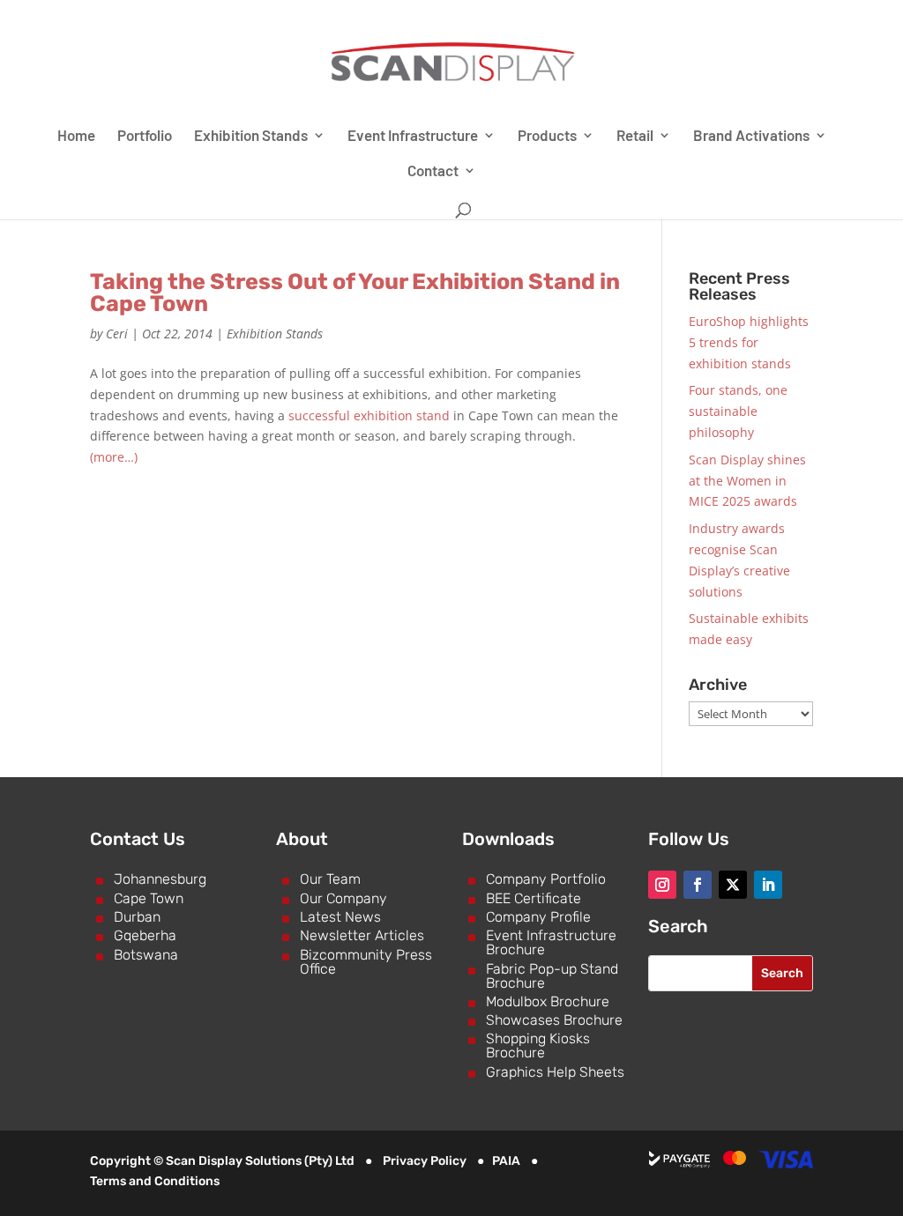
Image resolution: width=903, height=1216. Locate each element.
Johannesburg (160, 879)
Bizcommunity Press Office (366, 961)
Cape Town (148, 898)
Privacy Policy (424, 1160)
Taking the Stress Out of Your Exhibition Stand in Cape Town (355, 292)
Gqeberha (145, 935)
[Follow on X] (733, 885)
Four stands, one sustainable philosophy (738, 411)
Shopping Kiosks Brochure (538, 1045)
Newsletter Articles (362, 935)
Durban (137, 916)
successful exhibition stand (369, 415)
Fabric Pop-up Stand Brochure (552, 975)
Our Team (330, 879)
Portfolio (144, 136)
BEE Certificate (533, 898)
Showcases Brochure (554, 1020)
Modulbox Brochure (547, 1001)
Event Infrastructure (412, 136)
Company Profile (538, 916)
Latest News (340, 916)
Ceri (117, 333)
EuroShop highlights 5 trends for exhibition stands (749, 342)
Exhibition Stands (251, 136)
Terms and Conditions (155, 1181)
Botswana (146, 954)
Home (76, 136)
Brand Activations (751, 136)
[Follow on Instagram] (662, 885)
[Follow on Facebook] (697, 885)
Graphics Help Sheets (555, 1072)
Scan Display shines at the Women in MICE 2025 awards (747, 480)
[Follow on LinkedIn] (768, 885)
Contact (433, 171)
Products (547, 136)
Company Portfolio (546, 879)
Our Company (343, 898)
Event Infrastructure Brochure (551, 942)
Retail (634, 136)
